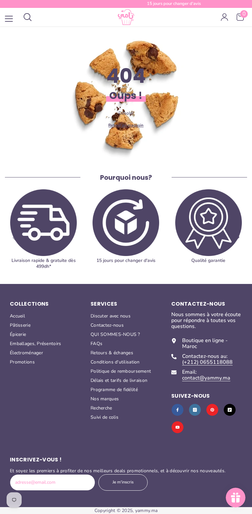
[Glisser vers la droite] (237, 237)
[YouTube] (177, 427)
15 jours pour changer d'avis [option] (126, 4)
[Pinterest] (212, 410)
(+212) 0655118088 (207, 362)
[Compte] (224, 17)
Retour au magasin (125, 125)
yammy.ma (146, 510)
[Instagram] (195, 410)
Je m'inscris (123, 482)
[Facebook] (177, 410)
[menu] (9, 19)
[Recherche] (28, 17)
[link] (208, 232)
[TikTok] (229, 410)
